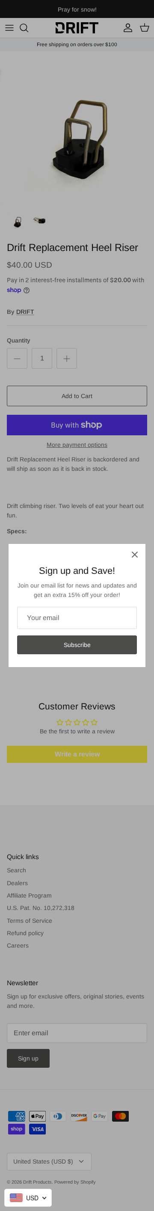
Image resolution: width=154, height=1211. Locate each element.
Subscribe (77, 644)
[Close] (134, 554)
